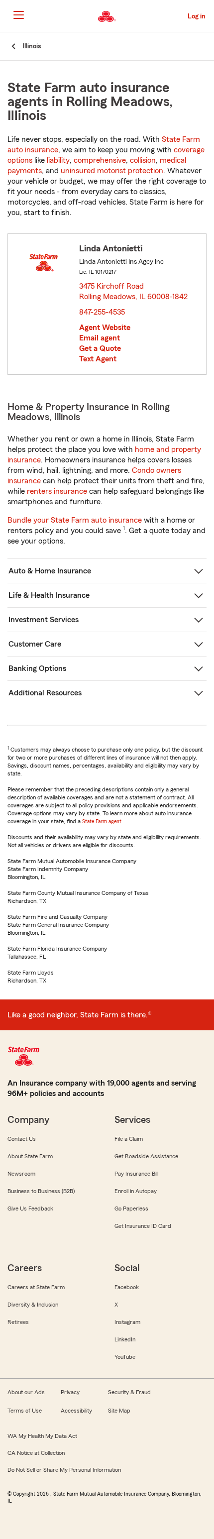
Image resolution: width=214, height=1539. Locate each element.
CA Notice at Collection (36, 1453)
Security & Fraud (129, 1392)
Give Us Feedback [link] (30, 1208)
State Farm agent (101, 821)
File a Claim (128, 1139)
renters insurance (57, 491)
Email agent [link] (99, 338)
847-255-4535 (102, 312)
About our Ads (26, 1392)
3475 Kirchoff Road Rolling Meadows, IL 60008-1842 (134, 291)
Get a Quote (100, 348)
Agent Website (104, 327)
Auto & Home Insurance (49, 571)
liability (58, 160)
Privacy (70, 1392)
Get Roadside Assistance (146, 1156)
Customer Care (34, 644)
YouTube (124, 1357)
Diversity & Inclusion (32, 1305)
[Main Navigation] (18, 15)
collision (143, 160)
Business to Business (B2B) (41, 1191)
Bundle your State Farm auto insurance (74, 520)
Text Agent (97, 359)
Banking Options (37, 668)
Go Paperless (131, 1208)
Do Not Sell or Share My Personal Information (64, 1470)
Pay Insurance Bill (136, 1174)
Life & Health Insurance (49, 595)
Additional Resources (45, 693)
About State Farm (30, 1156)
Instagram (127, 1322)
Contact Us (21, 1139)
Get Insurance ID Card (142, 1226)
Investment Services (43, 620)
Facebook (126, 1287)
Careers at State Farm (36, 1287)
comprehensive (100, 160)
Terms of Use (24, 1411)
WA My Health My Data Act (42, 1436)
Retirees (18, 1322)
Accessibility (76, 1411)
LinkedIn (124, 1339)
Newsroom (21, 1174)
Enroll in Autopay (135, 1191)
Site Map (119, 1411)
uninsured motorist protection (112, 171)
